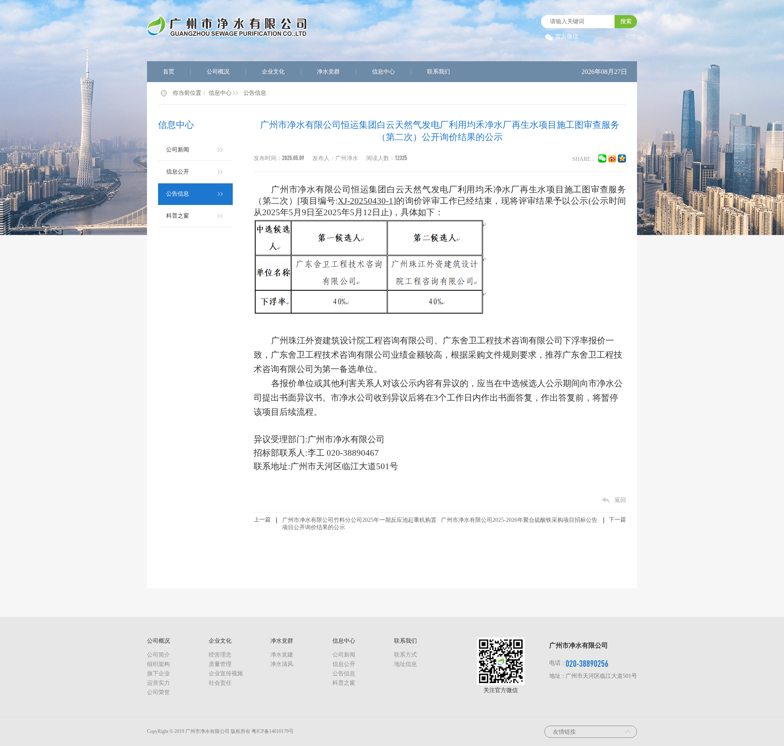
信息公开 (177, 172)
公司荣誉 (158, 692)
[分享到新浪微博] (612, 161)
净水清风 (281, 664)
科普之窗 (177, 216)
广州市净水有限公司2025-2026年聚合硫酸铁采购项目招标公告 (519, 520)
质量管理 (220, 664)
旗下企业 (158, 673)
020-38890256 (587, 663)
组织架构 (158, 664)
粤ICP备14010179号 (273, 731)
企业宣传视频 (226, 673)
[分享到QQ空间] (622, 161)
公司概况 (218, 72)
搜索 (626, 21)
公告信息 (254, 93)
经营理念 (220, 655)
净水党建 (281, 655)
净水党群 (328, 72)
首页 (168, 72)
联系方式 (405, 655)
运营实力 (158, 683)
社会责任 (220, 683)
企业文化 (273, 72)
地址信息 (405, 664)
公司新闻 (177, 150)
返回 (620, 500)
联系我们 (438, 72)
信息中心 (383, 72)
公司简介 (158, 655)
